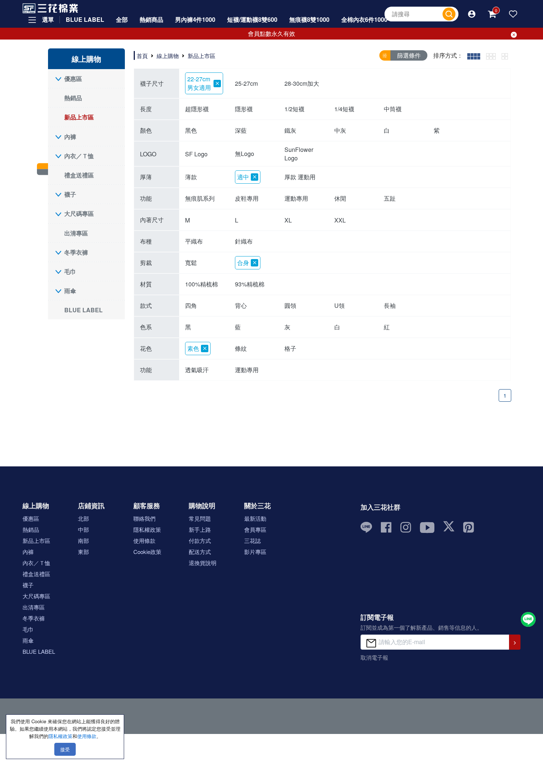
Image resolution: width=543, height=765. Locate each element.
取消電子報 (374, 657)
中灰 (340, 130)
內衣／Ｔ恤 (79, 155)
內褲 (70, 136)
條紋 (241, 348)
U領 (339, 305)
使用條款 (144, 540)
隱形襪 (244, 109)
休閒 (340, 198)
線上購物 (168, 55)
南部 (83, 540)
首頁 (142, 55)
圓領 (290, 305)
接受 (65, 749)
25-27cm (246, 83)
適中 (243, 177)
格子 (290, 348)
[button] (471, 14)
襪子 (70, 194)
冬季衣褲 (76, 252)
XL (288, 220)
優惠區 (73, 78)
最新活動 (255, 518)
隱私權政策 (147, 529)
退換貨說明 (202, 563)
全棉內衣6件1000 (364, 19)
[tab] (473, 55)
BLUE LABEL (85, 19)
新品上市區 (79, 116)
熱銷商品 (151, 19)
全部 (122, 19)
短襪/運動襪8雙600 (252, 19)
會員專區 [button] (255, 529)
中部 (83, 529)
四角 (191, 305)
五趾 (390, 198)
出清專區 (76, 233)
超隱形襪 (197, 109)
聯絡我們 (144, 518)
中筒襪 (393, 109)
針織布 (244, 241)
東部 (83, 551)
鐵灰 (290, 130)
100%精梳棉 (201, 284)
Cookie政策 (147, 551)
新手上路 (200, 529)
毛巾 (70, 271)
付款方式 (200, 540)
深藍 (241, 130)
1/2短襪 (294, 109)
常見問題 (200, 518)
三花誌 (252, 540)
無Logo (244, 153)
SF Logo (196, 154)
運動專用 (296, 198)
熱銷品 (73, 97)
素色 (193, 348)
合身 (243, 262)
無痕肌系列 (200, 198)
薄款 (191, 177)
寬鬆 (191, 262)
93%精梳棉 (249, 284)
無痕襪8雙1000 (309, 19)
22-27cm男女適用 (199, 83)
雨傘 (70, 290)
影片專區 (255, 551)
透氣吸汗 (197, 370)
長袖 (390, 305)
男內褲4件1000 (195, 19)
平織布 (194, 241)
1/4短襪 (344, 109)
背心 (241, 305)
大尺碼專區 (79, 213)
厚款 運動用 (299, 177)
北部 (83, 518)
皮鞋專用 (247, 198)
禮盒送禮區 (79, 174)
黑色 (191, 130)
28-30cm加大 (301, 83)
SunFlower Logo (298, 153)
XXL (340, 220)
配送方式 (200, 551)
